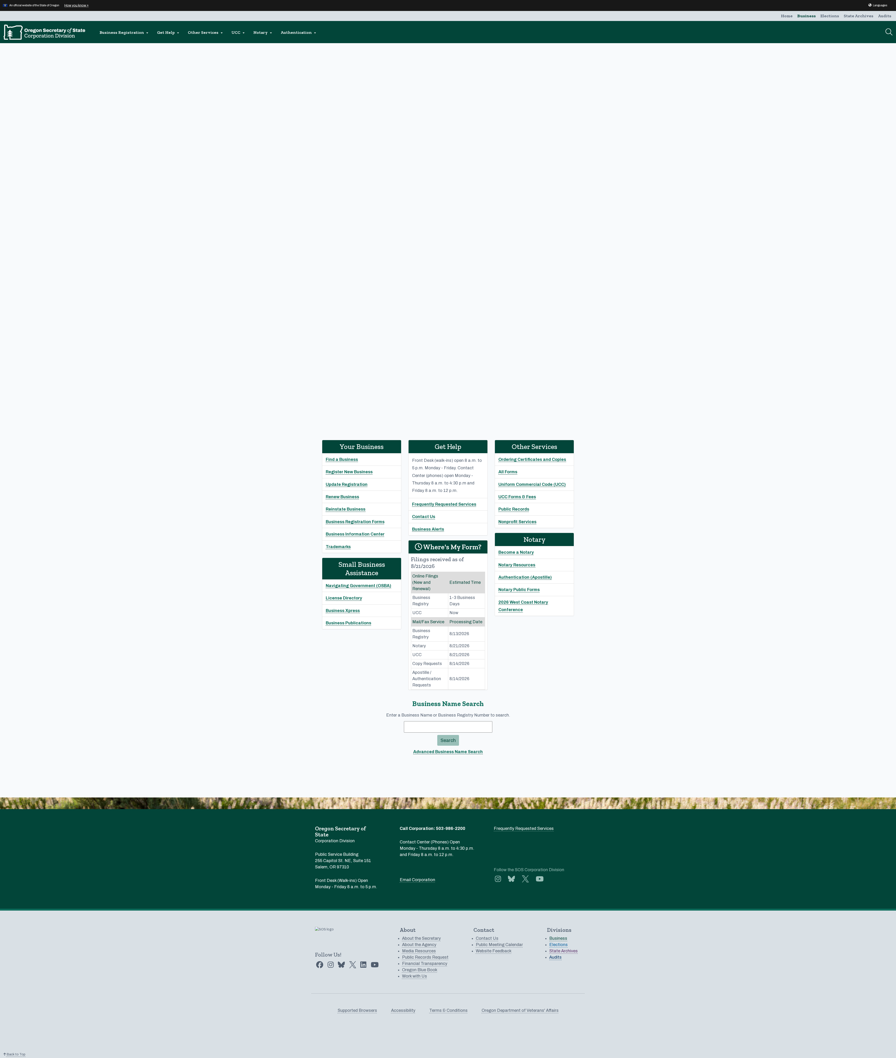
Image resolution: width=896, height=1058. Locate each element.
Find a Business (342, 459)
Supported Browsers (357, 1010)
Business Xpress (343, 610)
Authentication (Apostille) (525, 577)
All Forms (507, 472)
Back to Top (15, 1054)
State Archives (858, 15)
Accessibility (403, 1010)
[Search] (889, 32)
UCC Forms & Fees (517, 496)
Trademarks (338, 546)
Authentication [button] (299, 32)
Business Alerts (428, 529)
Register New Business (349, 472)
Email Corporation (417, 879)
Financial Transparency (424, 963)
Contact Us (423, 516)
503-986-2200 (450, 828)
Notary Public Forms (519, 589)
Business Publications (348, 623)
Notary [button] (263, 32)
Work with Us (414, 976)
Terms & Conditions (448, 1010)
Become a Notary (516, 552)
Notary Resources (516, 565)
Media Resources (419, 951)
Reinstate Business (345, 509)
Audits (884, 15)
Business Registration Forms (355, 521)
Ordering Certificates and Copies (532, 459)
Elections (829, 15)
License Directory (344, 598)
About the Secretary (421, 938)
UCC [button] (238, 32)
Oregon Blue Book (419, 970)
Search (448, 740)
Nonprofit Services (517, 521)
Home (787, 15)
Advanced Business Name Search (448, 751)
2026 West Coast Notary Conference (523, 606)
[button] (877, 5)
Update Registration (347, 484)
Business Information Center (355, 534)
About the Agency (419, 944)
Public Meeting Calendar (499, 944)
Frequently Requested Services (444, 504)
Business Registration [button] (125, 32)
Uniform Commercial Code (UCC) (532, 484)
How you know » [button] (76, 5)
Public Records (513, 509)
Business (806, 15)
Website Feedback (493, 951)
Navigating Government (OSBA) (358, 585)
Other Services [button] (206, 32)
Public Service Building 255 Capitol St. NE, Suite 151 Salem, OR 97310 (343, 860)
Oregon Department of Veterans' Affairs (520, 1010)
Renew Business (342, 496)
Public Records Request (425, 957)
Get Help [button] (168, 32)
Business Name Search (448, 704)
